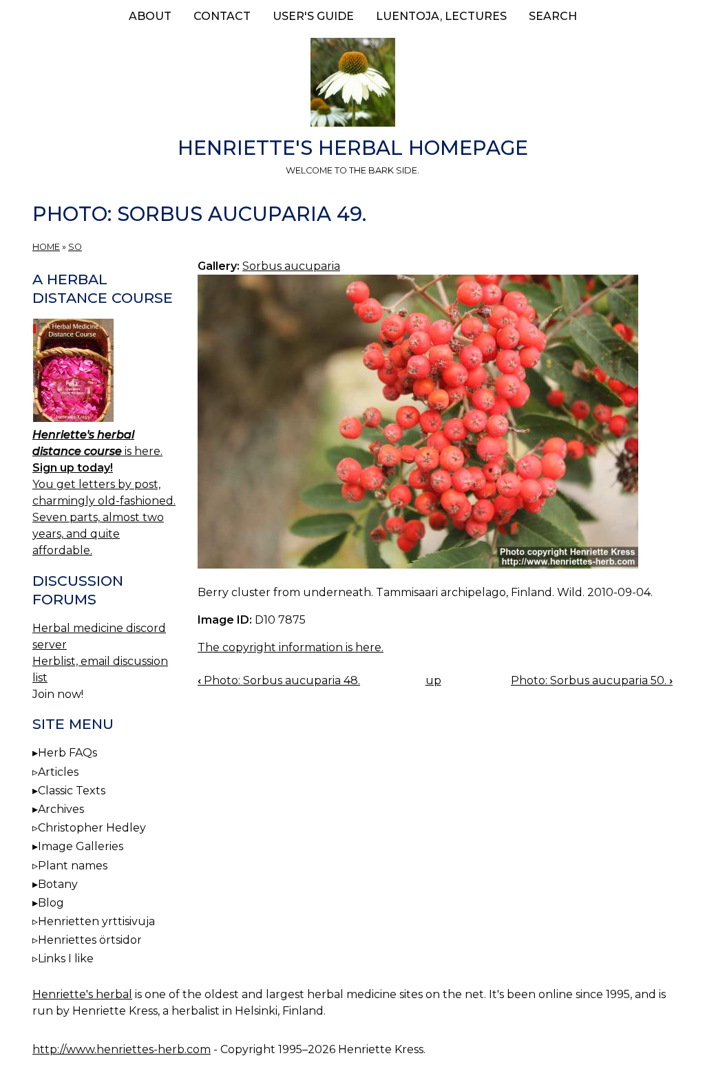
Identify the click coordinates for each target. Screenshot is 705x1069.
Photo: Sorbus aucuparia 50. (592, 680)
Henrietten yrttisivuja (96, 921)
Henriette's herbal (82, 994)
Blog (51, 902)
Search (553, 16)
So (75, 247)
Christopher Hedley (92, 827)
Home (46, 247)
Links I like (66, 958)
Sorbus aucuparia (291, 266)
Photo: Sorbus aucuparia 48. (279, 680)
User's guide (313, 16)
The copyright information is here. (290, 647)
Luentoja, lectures (441, 16)
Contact (222, 16)
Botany (58, 884)
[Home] (352, 84)
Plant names (72, 865)
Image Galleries (80, 846)
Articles (58, 772)
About (150, 16)
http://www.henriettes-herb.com (121, 1049)
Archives (61, 809)
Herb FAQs (67, 752)
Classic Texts (71, 790)
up (433, 680)
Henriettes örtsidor (90, 939)
